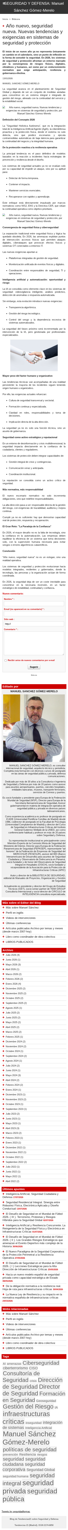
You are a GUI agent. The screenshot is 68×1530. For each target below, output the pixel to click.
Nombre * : (9, 599)
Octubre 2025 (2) (14, 998)
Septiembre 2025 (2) (16, 1003)
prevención (10, 1454)
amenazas (14, 1363)
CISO (33, 1368)
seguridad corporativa (24, 1467)
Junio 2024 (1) (13, 1070)
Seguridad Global (41, 1470)
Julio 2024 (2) (13, 1065)
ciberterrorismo (15, 1368)
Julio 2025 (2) (13, 1012)
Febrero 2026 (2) (14, 979)
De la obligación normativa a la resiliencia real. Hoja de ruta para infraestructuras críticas (32, 1288)
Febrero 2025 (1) (14, 1036)
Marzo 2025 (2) (14, 1032)
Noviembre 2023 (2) (16, 1099)
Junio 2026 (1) (13, 959)
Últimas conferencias (18, 923)
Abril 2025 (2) (12, 1027)
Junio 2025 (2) (13, 1017)
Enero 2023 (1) (13, 1142)
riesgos (42, 1454)
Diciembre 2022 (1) (15, 1147)
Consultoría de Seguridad (21, 1376)
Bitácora (16, 19)
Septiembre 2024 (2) (16, 1056)
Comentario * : (11, 629)
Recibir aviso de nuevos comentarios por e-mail (31, 660)
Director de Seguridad (31, 1390)
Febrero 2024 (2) (14, 1085)
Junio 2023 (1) (13, 1118)
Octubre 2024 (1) (14, 1051)
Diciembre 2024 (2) (15, 1041)
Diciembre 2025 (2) (15, 988)
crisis (33, 1381)
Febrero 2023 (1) (14, 1137)
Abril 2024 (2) (12, 1080)
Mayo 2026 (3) (13, 964)
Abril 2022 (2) (12, 1181)
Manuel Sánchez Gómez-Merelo (29, 1438)
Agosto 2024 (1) (14, 1060)
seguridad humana (15, 1476)
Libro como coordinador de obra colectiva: (31, 936)
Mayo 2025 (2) (13, 1022)
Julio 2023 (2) (13, 1113)
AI (4, 1363)
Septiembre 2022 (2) (16, 1162)
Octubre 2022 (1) (14, 1157)
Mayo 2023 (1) (13, 1123)
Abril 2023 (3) (12, 1128)
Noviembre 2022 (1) (16, 1152)
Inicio (5, 19)
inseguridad (34, 1422)
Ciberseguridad (41, 1363)
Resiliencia (27, 1454)
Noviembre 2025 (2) (16, 993)
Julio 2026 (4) (13, 955)
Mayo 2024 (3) (13, 1075)
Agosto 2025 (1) (14, 1008)
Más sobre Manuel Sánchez (22, 907)
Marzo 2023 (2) (14, 1133)
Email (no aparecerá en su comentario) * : (24, 609)
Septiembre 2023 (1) (16, 1109)
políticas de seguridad (29, 1449)
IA (56, 1407)
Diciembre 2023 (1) (15, 1094)
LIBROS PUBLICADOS (19, 941)
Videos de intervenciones (21, 917)
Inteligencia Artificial (38, 1428)
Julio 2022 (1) (13, 1166)
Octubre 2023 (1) (14, 1104)
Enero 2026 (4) (13, 983)
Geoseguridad (46, 1401)
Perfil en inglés (14, 912)
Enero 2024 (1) (13, 1089)
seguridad (13, 1459)
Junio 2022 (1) (13, 1171)
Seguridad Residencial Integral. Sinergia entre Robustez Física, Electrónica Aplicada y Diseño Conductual (31, 1205)
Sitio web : (9, 619)
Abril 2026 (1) (12, 969)
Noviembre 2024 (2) (16, 1046)
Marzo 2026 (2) (14, 974)
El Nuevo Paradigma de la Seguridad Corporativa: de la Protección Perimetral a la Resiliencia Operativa (34, 1254)
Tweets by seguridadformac (16, 1511)
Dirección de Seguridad (33, 1383)
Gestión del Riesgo (28, 1406)
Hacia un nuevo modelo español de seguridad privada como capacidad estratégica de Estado (31, 1276)
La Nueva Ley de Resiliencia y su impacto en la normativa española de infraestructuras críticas (32, 1296)
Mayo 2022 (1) (13, 1176)
